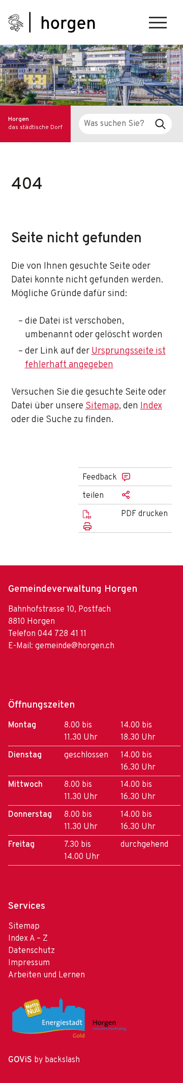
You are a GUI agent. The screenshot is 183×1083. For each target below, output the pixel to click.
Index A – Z (28, 939)
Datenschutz (31, 951)
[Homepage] (51, 22)
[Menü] (158, 22)
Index (151, 406)
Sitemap (102, 406)
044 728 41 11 (62, 634)
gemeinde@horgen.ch (74, 646)
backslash (62, 1060)
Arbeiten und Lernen (46, 975)
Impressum (29, 963)
